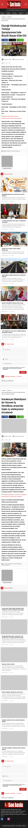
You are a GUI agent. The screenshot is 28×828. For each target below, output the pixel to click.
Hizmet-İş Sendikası (7, 563)
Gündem (9, 17)
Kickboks (8, 151)
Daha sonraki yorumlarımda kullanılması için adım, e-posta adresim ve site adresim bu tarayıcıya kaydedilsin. (14, 368)
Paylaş (6, 40)
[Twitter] (5, 819)
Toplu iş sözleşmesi (5, 565)
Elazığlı (4, 151)
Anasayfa (3, 17)
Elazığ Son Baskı (7, 59)
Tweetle (13, 40)
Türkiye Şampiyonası (15, 151)
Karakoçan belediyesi (17, 563)
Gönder (21, 40)
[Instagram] (8, 819)
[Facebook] (2, 819)
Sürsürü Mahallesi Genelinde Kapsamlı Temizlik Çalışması (17, 10)
